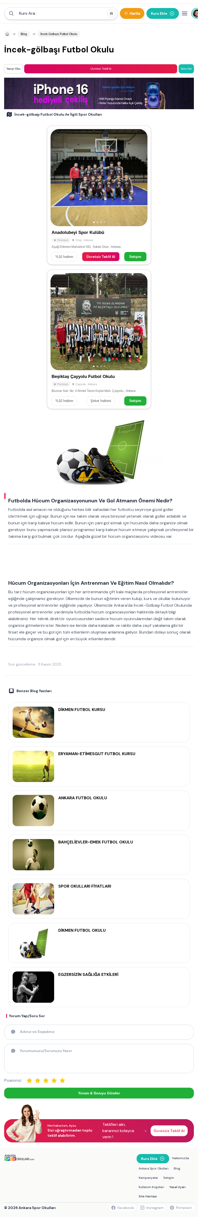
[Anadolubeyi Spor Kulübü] (99, 195)
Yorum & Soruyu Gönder (99, 1093)
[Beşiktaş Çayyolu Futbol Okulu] (99, 339)
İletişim (135, 257)
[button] (61, 13)
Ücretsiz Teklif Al (100, 257)
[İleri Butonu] (57, 177)
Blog (177, 1168)
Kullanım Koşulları (151, 1187)
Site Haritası (148, 1196)
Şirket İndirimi (100, 401)
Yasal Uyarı (177, 1187)
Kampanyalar (148, 1178)
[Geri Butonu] (141, 177)
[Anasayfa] (7, 34)
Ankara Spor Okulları (154, 1168)
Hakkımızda (180, 1158)
